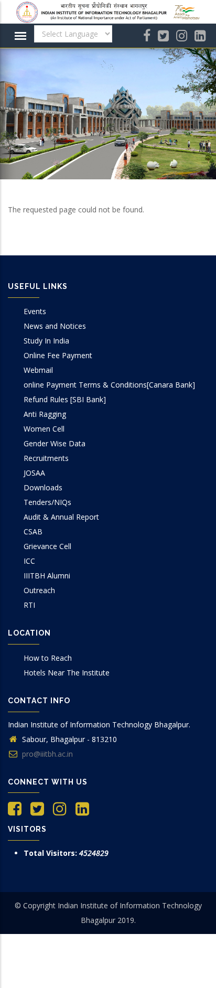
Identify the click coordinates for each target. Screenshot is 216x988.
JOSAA (34, 473)
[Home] (108, 12)
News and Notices (55, 326)
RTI (29, 605)
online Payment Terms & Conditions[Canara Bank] (109, 385)
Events (35, 311)
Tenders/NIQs (47, 502)
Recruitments (46, 458)
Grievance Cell (47, 546)
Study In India (46, 341)
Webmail (38, 370)
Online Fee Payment (58, 355)
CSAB (33, 531)
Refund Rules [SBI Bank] (65, 399)
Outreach (39, 590)
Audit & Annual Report (61, 517)
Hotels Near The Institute (67, 673)
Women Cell (44, 429)
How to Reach (48, 658)
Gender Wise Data (54, 443)
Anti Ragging (45, 414)
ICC (29, 561)
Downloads (43, 487)
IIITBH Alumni (47, 576)
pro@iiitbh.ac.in (46, 754)
